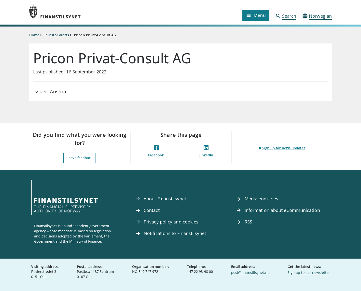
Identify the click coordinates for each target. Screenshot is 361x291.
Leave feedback (80, 157)
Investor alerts (56, 35)
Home (34, 35)
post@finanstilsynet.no (250, 272)
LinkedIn (206, 155)
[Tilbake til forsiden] (67, 12)
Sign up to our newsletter (309, 272)
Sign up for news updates (283, 148)
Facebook (156, 155)
